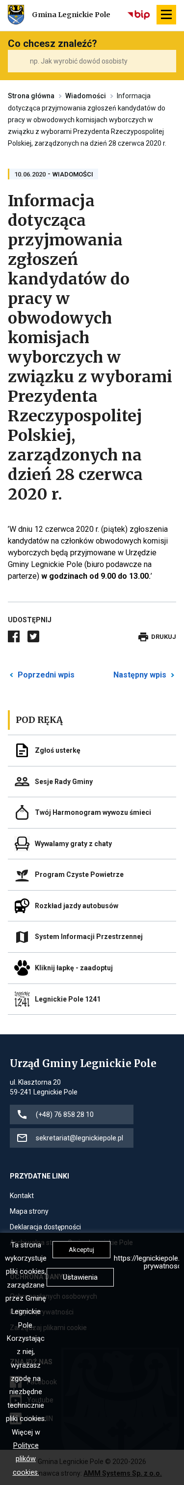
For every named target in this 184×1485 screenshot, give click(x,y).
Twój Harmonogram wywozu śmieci (93, 812)
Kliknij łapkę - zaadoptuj (74, 968)
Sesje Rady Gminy (64, 782)
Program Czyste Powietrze (79, 874)
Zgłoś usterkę (57, 750)
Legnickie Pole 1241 (68, 999)
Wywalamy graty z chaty (73, 844)
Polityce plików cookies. (26, 1459)
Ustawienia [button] (80, 1277)
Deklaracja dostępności (45, 1228)
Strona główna (31, 96)
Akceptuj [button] (81, 1249)
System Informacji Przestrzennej (89, 936)
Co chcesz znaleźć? (52, 43)
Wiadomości (85, 96)
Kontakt (22, 1196)
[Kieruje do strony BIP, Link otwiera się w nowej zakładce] (139, 14)
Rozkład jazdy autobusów (76, 906)
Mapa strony (29, 1212)
